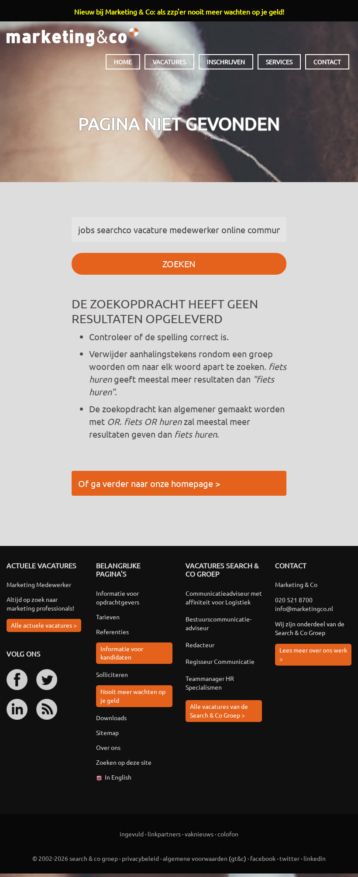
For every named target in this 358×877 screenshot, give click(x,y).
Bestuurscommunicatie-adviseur (218, 623)
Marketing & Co (72, 37)
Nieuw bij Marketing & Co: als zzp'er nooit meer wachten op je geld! (179, 11)
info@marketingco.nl (304, 608)
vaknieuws (199, 834)
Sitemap (107, 732)
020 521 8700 (294, 600)
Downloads (111, 718)
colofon (227, 834)
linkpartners (164, 834)
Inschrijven (226, 62)
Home (123, 62)
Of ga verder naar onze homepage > (149, 483)
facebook (262, 858)
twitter (289, 858)
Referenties (112, 631)
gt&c (237, 858)
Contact (327, 62)
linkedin (314, 858)
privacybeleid (140, 858)
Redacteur (200, 645)
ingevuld (132, 834)
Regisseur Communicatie (220, 661)
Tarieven (108, 617)
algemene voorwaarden (195, 858)
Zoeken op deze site (123, 762)
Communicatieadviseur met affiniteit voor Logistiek (224, 597)
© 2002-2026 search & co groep (75, 858)
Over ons (108, 747)
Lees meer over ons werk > (313, 654)
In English (118, 777)
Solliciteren (112, 674)
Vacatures (169, 62)
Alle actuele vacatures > (44, 625)
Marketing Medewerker (39, 584)
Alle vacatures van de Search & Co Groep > (219, 710)
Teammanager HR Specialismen (210, 682)
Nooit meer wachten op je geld (132, 695)
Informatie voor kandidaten (121, 653)
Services (279, 62)
